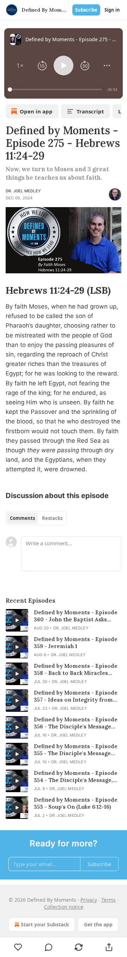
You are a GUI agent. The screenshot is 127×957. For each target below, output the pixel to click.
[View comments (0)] (49, 947)
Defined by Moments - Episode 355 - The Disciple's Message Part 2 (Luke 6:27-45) (75, 750)
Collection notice (63, 906)
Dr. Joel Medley (23, 190)
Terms (108, 899)
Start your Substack (45, 924)
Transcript (90, 111)
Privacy (88, 899)
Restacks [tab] (52, 518)
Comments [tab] (22, 518)
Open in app (36, 111)
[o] (17, 620)
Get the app (98, 924)
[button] (20, 65)
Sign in (112, 10)
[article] (63, 620)
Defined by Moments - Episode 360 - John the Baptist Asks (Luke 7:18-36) (75, 616)
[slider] (56, 89)
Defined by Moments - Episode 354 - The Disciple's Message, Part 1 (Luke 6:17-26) (75, 777)
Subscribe (86, 10)
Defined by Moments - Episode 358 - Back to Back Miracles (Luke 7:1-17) (75, 670)
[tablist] (36, 518)
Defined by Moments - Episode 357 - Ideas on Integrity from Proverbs (75, 696)
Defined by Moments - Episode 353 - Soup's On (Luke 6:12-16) (75, 803)
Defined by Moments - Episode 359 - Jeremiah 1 (75, 643)
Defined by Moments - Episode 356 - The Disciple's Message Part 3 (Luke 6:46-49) (75, 723)
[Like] (18, 947)
